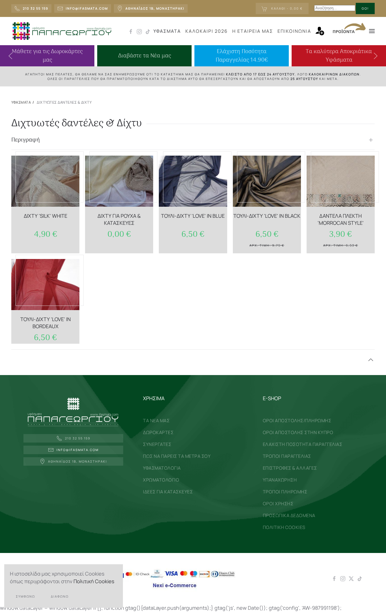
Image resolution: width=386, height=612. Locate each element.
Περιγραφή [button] (25, 140)
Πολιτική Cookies (93, 581)
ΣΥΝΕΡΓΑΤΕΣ (157, 444)
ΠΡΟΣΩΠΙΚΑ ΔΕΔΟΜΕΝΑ (289, 515)
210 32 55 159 (77, 438)
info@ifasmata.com (78, 450)
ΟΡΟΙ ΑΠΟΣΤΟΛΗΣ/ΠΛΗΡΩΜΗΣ (297, 420)
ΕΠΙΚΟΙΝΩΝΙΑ (294, 31)
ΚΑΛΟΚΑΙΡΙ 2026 (206, 31)
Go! (365, 8)
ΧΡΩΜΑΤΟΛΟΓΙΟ (161, 480)
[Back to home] (61, 31)
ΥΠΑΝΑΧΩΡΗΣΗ (280, 480)
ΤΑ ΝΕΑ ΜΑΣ (156, 420)
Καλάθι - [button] (286, 8)
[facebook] (131, 31)
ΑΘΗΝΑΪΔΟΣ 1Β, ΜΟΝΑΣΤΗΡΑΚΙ (77, 461)
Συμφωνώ (25, 596)
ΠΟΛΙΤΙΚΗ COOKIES (284, 527)
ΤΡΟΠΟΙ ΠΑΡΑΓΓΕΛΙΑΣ (287, 456)
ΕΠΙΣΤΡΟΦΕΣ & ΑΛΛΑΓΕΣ (290, 468)
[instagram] (139, 31)
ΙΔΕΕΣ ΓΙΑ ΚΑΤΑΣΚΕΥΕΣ (168, 492)
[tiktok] (148, 31)
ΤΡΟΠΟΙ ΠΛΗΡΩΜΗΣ (285, 492)
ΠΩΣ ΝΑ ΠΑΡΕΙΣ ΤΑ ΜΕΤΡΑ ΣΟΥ (177, 456)
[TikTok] (360, 578)
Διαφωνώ (60, 596)
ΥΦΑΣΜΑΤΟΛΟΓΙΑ (162, 468)
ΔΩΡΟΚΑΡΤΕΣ (158, 432)
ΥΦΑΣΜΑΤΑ (167, 31)
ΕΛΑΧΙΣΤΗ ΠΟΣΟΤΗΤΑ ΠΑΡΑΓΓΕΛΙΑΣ (302, 444)
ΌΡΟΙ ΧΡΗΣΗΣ (278, 503)
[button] (322, 31)
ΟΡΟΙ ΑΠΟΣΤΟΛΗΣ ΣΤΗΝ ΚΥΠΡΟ (298, 432)
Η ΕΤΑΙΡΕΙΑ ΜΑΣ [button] (252, 31)
